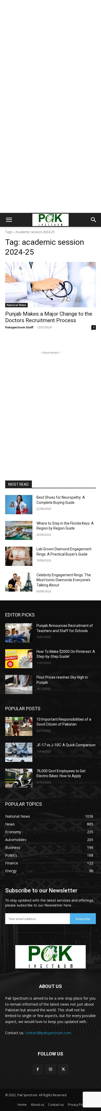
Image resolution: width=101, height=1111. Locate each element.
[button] (9, 220)
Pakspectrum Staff (19, 327)
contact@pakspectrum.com (48, 1032)
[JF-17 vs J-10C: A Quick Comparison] (18, 752)
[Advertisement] (50, 53)
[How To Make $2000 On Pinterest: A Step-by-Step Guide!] (18, 658)
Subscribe (83, 919)
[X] (63, 1069)
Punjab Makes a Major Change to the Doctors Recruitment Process (48, 317)
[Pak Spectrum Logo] (50, 956)
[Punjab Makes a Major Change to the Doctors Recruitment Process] (50, 284)
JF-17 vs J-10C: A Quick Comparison (66, 745)
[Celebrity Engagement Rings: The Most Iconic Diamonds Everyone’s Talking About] (18, 582)
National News (16, 305)
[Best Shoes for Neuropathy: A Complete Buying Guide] (18, 504)
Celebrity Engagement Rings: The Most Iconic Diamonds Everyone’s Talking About (64, 580)
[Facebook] (38, 1069)
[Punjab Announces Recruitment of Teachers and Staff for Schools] (18, 632)
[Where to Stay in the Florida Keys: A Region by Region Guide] (18, 530)
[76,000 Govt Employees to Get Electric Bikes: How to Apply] (18, 778)
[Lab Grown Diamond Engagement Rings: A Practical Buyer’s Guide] (18, 556)
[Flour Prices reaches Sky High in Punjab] (18, 684)
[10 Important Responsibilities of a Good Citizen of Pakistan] (18, 726)
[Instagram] (50, 1069)
